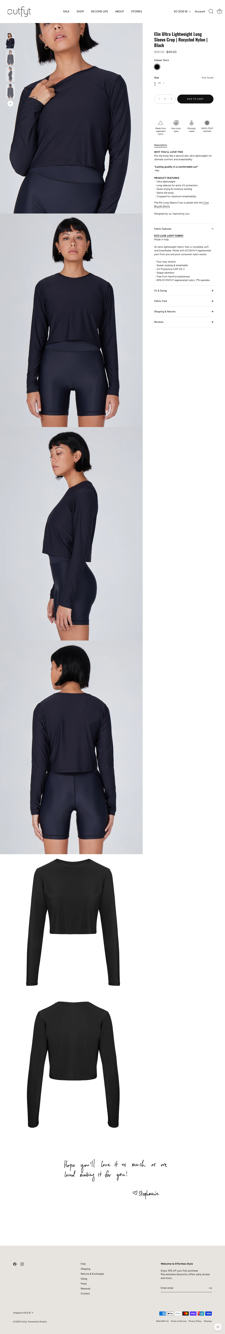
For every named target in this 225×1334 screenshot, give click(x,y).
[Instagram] (22, 1263)
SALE (66, 11)
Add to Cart (195, 99)
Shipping (85, 1268)
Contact (85, 1293)
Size (183, 77)
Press (84, 1283)
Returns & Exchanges (92, 1273)
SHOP (80, 11)
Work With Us (162, 1321)
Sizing (84, 1278)
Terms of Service (178, 1321)
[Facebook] (14, 1263)
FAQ (83, 1263)
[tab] (162, 145)
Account (200, 11)
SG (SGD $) (181, 11)
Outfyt (24, 1321)
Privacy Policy (195, 1321)
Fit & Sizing (160, 290)
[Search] (211, 11)
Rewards (85, 1288)
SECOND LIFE (99, 11)
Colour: (161, 60)
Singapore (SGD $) (22, 1312)
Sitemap (208, 1321)
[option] (10, 41)
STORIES (136, 11)
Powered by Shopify (37, 1321)
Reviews (158, 321)
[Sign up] (210, 1288)
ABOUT (119, 11)
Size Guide (207, 77)
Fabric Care (160, 301)
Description (160, 144)
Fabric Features (162, 228)
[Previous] (10, 28)
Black (157, 67)
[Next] (10, 103)
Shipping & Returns (164, 311)
